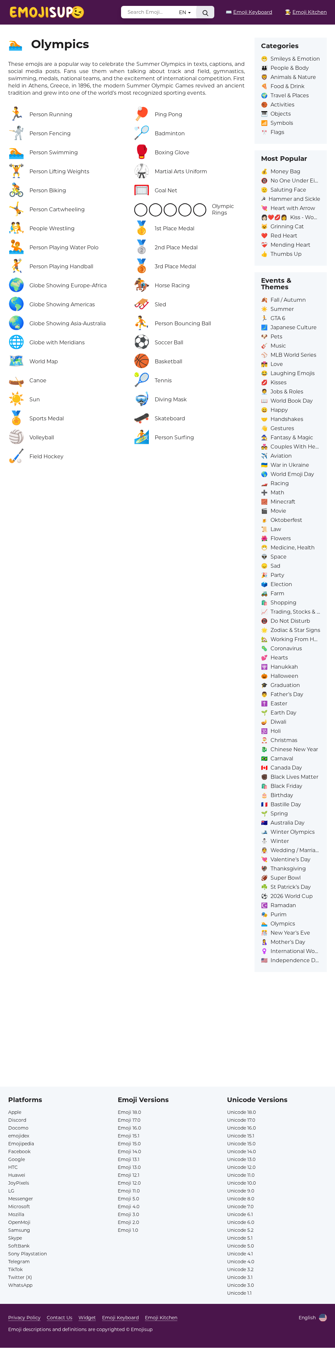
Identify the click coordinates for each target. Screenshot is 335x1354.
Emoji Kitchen (161, 1318)
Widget (87, 1318)
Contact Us (59, 1318)
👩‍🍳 (306, 12)
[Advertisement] (167, 1041)
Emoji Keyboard (120, 1318)
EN (183, 12)
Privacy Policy (24, 1318)
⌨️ (249, 12)
